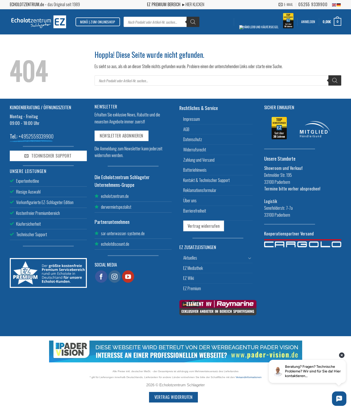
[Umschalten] (249, 258)
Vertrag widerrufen (204, 226)
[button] (308, 21)
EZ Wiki (188, 278)
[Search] (193, 22)
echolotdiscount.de (115, 244)
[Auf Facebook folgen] (101, 276)
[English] (334, 4)
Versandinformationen (249, 377)
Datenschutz (192, 139)
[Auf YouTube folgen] (128, 276)
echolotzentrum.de (115, 196)
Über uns (190, 200)
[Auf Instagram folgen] (114, 276)
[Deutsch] (339, 4)
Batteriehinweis (195, 170)
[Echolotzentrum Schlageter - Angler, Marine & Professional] (39, 22)
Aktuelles (190, 257)
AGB (186, 129)
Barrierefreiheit (194, 210)
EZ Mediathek (193, 268)
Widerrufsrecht (194, 149)
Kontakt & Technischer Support (206, 180)
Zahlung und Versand (199, 160)
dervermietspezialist (116, 207)
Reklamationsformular (199, 190)
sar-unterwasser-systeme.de (123, 233)
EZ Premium (192, 288)
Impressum (191, 119)
